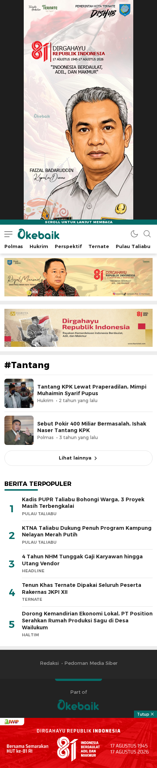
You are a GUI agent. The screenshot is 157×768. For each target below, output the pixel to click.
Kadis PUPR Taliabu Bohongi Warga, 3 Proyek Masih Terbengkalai (83, 503)
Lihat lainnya (75, 458)
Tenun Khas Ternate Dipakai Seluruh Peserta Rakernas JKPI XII (81, 588)
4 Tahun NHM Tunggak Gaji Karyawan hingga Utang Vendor (82, 560)
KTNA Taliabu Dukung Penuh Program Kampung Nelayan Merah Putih (87, 531)
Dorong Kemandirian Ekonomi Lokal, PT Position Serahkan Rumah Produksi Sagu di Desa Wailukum (87, 620)
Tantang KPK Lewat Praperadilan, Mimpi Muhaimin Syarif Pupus (91, 390)
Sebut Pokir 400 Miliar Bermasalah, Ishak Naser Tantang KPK (91, 427)
